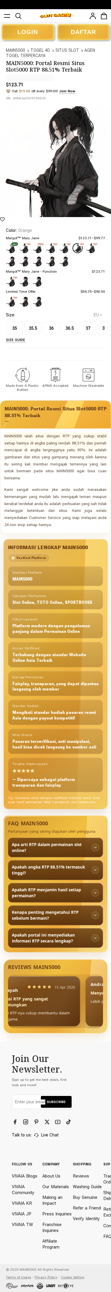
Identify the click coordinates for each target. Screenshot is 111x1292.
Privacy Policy (46, 1277)
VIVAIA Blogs (24, 1176)
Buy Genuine (85, 1197)
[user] (92, 16)
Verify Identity (86, 1218)
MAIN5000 (15, 50)
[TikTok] (69, 1122)
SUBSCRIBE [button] (56, 1102)
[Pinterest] (37, 1122)
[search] (18, 16)
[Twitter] (48, 1122)
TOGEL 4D (40, 50)
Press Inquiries (57, 1214)
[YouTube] (58, 1122)
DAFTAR (83, 32)
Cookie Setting (72, 1277)
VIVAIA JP (21, 1214)
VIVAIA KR (22, 1203)
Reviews (81, 1176)
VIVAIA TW (22, 1224)
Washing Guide (87, 1186)
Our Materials (55, 1186)
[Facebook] (16, 1122)
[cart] (103, 16)
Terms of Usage (18, 1277)
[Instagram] (26, 1122)
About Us (51, 1176)
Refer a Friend (87, 1208)
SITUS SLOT (67, 50)
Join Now (67, 91)
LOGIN (27, 32)
